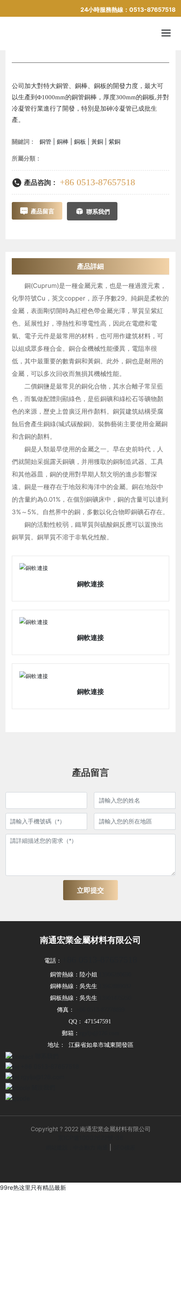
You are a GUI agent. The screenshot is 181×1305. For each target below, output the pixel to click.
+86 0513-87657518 (97, 182)
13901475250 (115, 998)
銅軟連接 (90, 584)
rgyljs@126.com (99, 1033)
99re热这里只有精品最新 (33, 1187)
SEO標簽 (124, 1147)
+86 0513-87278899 (100, 1010)
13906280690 (115, 974)
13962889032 (115, 986)
